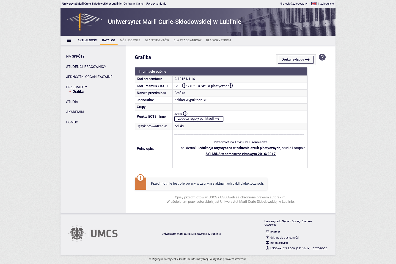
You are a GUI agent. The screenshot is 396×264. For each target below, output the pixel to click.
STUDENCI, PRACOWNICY (86, 67)
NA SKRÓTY (75, 56)
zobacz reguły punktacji (196, 119)
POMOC (72, 122)
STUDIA (72, 102)
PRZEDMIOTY (76, 87)
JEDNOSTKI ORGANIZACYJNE (89, 77)
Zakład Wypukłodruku (190, 100)
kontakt (275, 232)
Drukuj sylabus (293, 59)
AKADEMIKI (75, 112)
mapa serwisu (279, 243)
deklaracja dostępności (284, 237)
